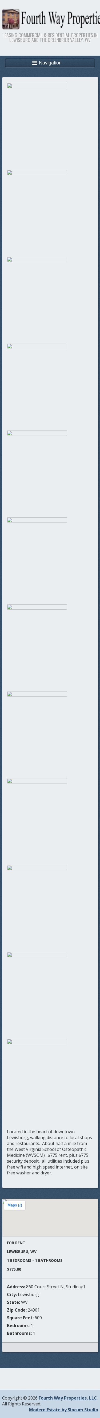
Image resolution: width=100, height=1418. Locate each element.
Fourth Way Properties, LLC (68, 1398)
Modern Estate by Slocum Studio (63, 1410)
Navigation (50, 63)
